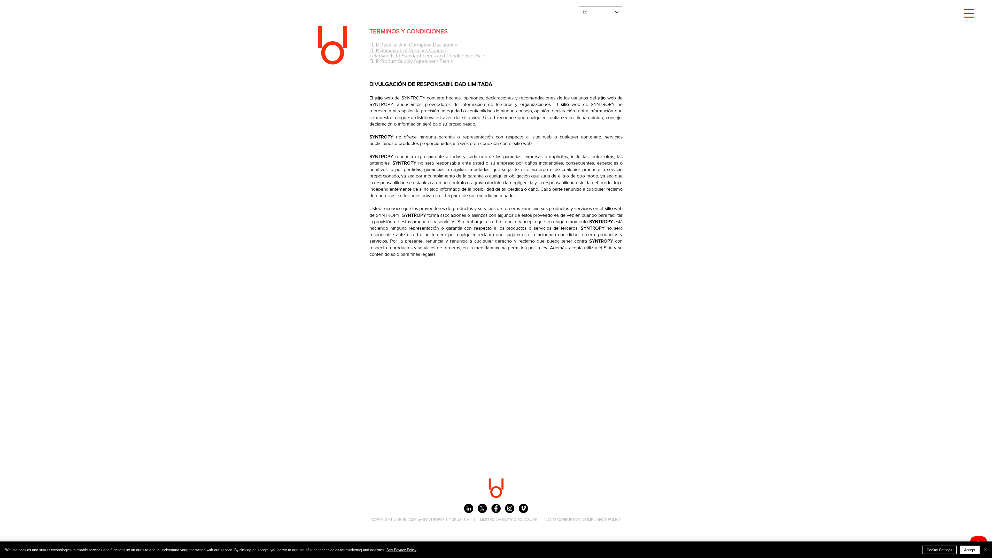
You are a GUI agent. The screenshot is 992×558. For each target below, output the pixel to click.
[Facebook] (496, 508)
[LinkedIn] (468, 508)
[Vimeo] (523, 508)
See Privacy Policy (401, 549)
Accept (969, 549)
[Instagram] (509, 508)
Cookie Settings (939, 549)
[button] (969, 13)
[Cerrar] (986, 550)
